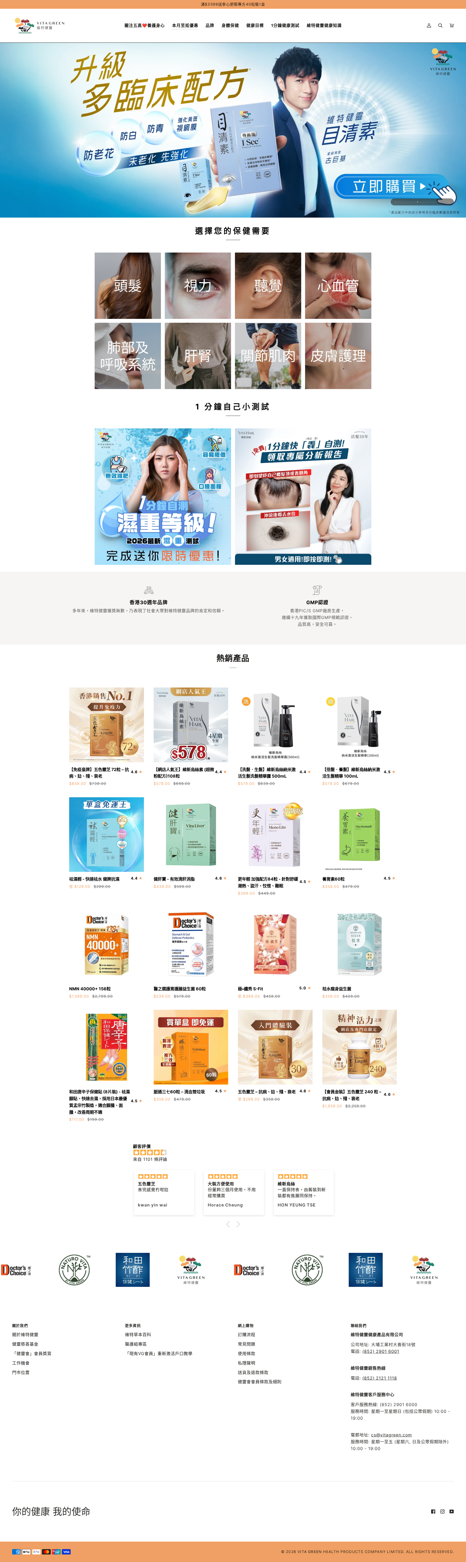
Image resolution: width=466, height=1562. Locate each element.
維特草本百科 (138, 1334)
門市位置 (21, 1372)
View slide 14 (436, 201)
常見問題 (246, 1344)
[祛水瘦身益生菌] (359, 944)
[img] (235, 1152)
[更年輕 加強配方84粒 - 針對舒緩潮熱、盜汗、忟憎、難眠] (275, 834)
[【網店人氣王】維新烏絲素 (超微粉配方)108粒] (191, 725)
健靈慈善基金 (25, 1344)
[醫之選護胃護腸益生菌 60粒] (191, 944)
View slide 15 (439, 201)
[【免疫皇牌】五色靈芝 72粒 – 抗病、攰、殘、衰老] (106, 725)
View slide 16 (442, 201)
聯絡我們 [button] (358, 1325)
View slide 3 (401, 201)
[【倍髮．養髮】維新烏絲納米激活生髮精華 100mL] (359, 725)
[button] (185, 25)
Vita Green (310, 1551)
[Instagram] (442, 1511)
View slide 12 (430, 201)
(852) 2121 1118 (379, 1377)
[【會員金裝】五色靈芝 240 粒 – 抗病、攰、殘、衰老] (359, 1047)
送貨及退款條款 (253, 1372)
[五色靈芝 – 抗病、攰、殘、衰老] (275, 1047)
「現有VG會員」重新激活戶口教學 (158, 1353)
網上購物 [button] (246, 1325)
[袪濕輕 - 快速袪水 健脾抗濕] (106, 834)
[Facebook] (433, 1511)
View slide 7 (414, 201)
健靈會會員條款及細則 (260, 1381)
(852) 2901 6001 (380, 1351)
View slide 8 (417, 201)
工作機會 (21, 1362)
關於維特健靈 (25, 1334)
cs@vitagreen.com (391, 1434)
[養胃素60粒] (359, 834)
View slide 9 (420, 201)
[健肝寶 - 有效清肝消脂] (191, 834)
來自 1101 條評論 (150, 1159)
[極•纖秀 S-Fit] (275, 944)
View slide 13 (433, 201)
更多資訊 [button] (133, 1325)
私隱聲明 (246, 1362)
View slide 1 (395, 201)
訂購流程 (246, 1334)
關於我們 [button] (20, 1325)
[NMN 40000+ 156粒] (106, 944)
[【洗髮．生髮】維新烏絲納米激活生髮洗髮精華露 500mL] (275, 725)
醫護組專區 (136, 1344)
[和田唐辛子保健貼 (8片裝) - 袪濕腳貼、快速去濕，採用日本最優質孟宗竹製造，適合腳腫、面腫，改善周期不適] (106, 1047)
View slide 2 (398, 201)
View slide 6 (411, 201)
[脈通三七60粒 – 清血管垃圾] (191, 1047)
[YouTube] (451, 1511)
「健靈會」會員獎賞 (31, 1353)
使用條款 (246, 1353)
